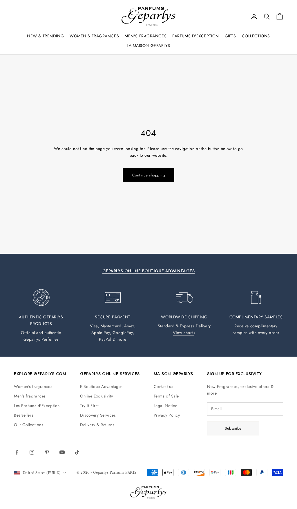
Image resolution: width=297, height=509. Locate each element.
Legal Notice (166, 405)
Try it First (89, 405)
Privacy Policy (167, 415)
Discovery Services (98, 415)
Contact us (163, 386)
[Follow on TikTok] (77, 452)
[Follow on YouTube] (62, 452)
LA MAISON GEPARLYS (148, 45)
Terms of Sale (166, 396)
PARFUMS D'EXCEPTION (195, 36)
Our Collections (28, 425)
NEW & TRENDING (45, 36)
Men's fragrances (30, 396)
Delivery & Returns (97, 425)
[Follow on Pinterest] (47, 452)
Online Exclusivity (96, 396)
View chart (183, 332)
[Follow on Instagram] (32, 452)
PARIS (130, 472)
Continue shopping (148, 175)
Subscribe (233, 428)
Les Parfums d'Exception (37, 405)
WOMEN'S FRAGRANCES (94, 36)
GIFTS (230, 36)
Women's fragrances (33, 386)
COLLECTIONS (256, 36)
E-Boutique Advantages (101, 386)
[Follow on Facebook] (17, 452)
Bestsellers (23, 415)
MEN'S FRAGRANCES (145, 36)
